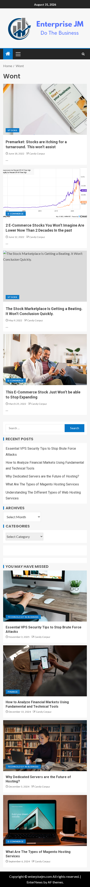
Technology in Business (23, 617)
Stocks (12, 130)
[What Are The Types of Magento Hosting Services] (45, 820)
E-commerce (16, 213)
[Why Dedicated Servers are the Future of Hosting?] (45, 745)
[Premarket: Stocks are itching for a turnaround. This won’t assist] (45, 109)
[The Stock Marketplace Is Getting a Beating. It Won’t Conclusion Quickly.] (45, 276)
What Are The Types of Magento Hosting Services (42, 484)
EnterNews (35, 882)
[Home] (8, 54)
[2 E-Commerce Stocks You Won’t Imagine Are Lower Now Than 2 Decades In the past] (45, 192)
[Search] (83, 54)
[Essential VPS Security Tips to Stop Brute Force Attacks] (45, 596)
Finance (13, 691)
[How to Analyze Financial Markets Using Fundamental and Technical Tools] (45, 670)
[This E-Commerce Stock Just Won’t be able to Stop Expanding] (45, 359)
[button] (18, 54)
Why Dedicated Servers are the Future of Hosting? (42, 476)
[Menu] (18, 54)
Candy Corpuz (37, 153)
